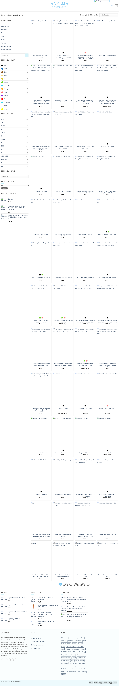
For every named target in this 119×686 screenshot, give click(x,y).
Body (84, 640)
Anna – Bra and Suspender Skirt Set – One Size (63, 147)
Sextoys (3, 36)
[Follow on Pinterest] (15, 660)
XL (2, 166)
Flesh (5, 75)
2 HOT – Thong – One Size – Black (41, 56)
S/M (2, 119)
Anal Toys (63, 640)
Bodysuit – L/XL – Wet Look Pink (107, 408)
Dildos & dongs (75, 649)
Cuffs (62, 649)
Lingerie (74, 657)
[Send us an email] (12, 660)
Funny (3, 39)
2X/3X (3, 132)
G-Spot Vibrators (65, 654)
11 (81, 584)
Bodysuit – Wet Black (107, 453)
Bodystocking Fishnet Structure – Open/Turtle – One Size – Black (85, 321)
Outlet (67, 666)
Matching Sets (73, 663)
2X (2, 129)
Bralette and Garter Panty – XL (107, 534)
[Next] (88, 584)
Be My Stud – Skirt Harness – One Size (41, 235)
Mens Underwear (6, 49)
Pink (5, 92)
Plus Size (4, 159)
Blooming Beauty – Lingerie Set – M (107, 235)
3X (2, 136)
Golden (6, 79)
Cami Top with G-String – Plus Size (85, 575)
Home (3, 15)
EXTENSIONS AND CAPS (68, 652)
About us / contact (36, 638)
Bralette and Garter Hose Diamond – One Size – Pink (85, 535)
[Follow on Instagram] (6, 660)
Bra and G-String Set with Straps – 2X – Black (107, 495)
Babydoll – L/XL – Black (107, 146)
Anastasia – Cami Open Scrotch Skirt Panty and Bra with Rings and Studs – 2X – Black (107, 101)
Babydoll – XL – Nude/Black (63, 191)
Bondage (4, 29)
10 (77, 584)
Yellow (6, 109)
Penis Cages (73, 666)
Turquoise (7, 102)
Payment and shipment (38, 641)
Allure (82, 638)
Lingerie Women (6, 46)
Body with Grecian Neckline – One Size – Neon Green (41, 321)
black (5, 65)
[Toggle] (27, 30)
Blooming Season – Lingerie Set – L (41, 278)
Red (5, 99)
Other (62, 666)
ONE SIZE (4, 156)
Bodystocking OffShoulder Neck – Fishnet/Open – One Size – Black (107, 321)
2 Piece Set (64, 638)
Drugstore (4, 33)
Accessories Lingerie (74, 638)
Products (81, 666)
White (5, 105)
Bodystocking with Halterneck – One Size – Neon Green (85, 364)
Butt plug (80, 643)
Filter (4, 188)
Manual (77, 660)
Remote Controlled (81, 669)
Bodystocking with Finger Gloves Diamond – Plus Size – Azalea (63, 364)
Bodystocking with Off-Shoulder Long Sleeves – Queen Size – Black (41, 410)
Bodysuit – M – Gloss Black (41, 453)
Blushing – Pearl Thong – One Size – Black (63, 278)
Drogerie (83, 649)
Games (3, 43)
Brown (6, 72)
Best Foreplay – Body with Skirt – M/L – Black (63, 235)
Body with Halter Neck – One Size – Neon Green (63, 321)
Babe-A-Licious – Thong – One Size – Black (85, 147)
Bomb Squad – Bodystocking (63, 494)
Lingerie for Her (81, 657)
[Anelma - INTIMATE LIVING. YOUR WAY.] (59, 5)
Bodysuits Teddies (66, 643)
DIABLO (68, 649)
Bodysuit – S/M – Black (85, 453)
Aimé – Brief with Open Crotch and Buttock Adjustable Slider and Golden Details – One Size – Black (41, 102)
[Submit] (26, 55)
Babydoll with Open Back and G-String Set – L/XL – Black (107, 192)
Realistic (72, 669)
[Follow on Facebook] (2, 660)
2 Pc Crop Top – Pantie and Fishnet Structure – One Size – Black (63, 57)
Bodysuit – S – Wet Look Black (63, 453)
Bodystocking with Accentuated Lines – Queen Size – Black (41, 364)
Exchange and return (37, 645)
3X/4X (3, 139)
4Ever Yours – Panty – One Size (107, 55)
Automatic (70, 640)
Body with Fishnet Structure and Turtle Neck (107, 278)
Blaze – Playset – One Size (85, 234)
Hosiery (79, 654)
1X (2, 122)
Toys (78, 671)
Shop (9, 15)
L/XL (2, 146)
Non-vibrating (82, 663)
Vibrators (63, 674)
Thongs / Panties (71, 671)
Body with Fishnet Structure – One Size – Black (85, 278)
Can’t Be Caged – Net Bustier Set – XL (107, 575)
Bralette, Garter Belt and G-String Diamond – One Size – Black (41, 575)
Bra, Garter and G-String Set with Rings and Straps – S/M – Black (41, 535)
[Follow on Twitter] (9, 660)
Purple (6, 95)
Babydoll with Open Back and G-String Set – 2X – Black (85, 192)
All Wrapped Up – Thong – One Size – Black (63, 100)
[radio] (63, 53)
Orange (6, 89)
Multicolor (7, 85)
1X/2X (3, 126)
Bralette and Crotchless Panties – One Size (63, 535)
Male (72, 660)
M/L (2, 153)
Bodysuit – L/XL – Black (85, 408)
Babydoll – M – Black (41, 191)
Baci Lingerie (78, 640)
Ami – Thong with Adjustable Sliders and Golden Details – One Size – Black (85, 101)
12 (84, 584)
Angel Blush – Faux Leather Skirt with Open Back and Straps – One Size (41, 148)
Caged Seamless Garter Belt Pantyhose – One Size (63, 575)
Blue (5, 69)
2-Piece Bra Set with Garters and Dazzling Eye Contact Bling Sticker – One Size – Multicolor (85, 57)
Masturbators (64, 663)
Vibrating (84, 671)
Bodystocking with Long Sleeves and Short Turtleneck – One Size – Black (107, 365)
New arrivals (5, 26)
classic (63, 646)
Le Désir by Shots (65, 657)
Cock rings (80, 646)
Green (6, 82)
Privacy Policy (35, 648)
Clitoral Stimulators (71, 646)
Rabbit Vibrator (65, 669)
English (100, 1)
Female (78, 652)
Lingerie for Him (65, 660)
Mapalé (82, 660)
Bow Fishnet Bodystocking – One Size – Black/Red (85, 495)
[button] (107, 6)
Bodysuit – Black (63, 408)
